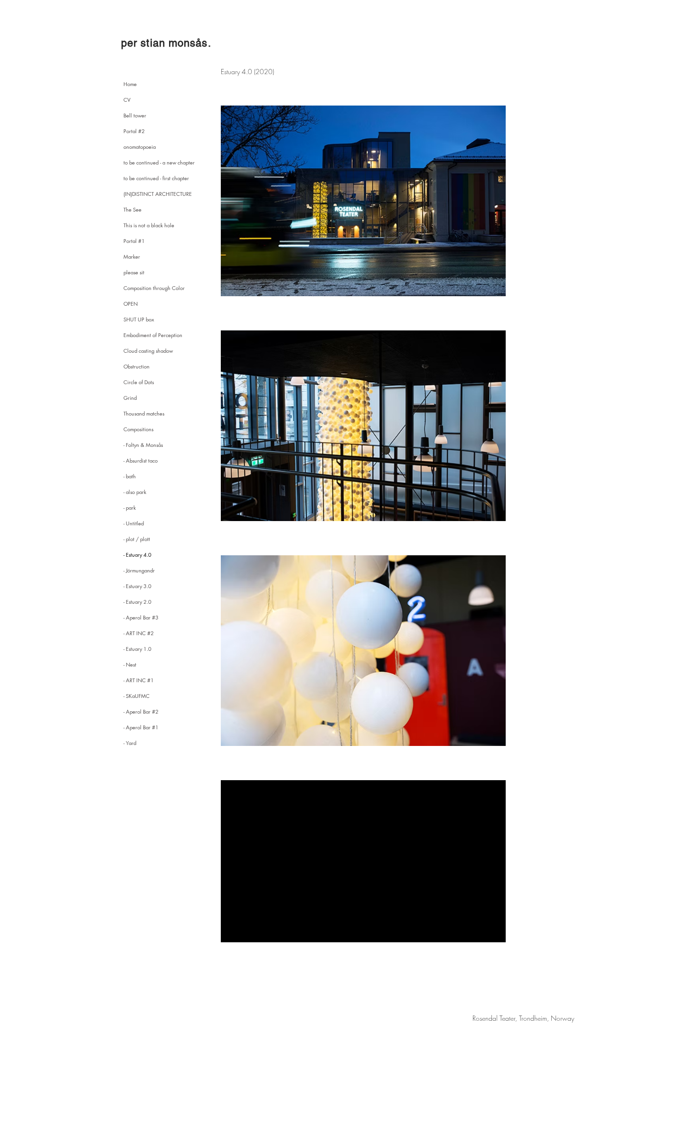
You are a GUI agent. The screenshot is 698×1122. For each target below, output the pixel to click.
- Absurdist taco (140, 460)
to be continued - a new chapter (159, 162)
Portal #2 (134, 131)
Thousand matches (143, 413)
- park (129, 507)
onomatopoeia (139, 146)
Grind (130, 397)
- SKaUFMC (136, 695)
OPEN (130, 303)
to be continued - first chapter (156, 178)
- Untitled (133, 523)
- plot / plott (136, 538)
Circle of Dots (138, 382)
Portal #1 (134, 240)
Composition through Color (154, 287)
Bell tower (134, 115)
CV (127, 99)
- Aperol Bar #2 (141, 711)
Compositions (138, 429)
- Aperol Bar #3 (141, 617)
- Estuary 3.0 (137, 586)
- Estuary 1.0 (137, 648)
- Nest (129, 664)
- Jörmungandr (139, 570)
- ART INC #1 (138, 680)
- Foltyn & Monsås (143, 444)
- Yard (129, 742)
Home (130, 83)
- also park (134, 491)
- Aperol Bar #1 (141, 727)
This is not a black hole (148, 225)
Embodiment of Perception (152, 335)
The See (132, 209)
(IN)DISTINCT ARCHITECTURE (157, 193)
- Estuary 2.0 (137, 601)
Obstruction (136, 366)
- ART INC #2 (138, 633)
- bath (129, 476)
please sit (133, 272)
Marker (131, 256)
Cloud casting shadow (148, 350)
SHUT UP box (138, 319)
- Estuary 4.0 (137, 554)
